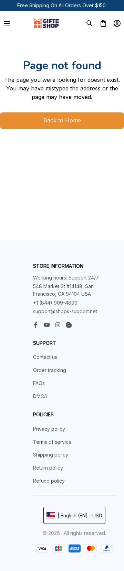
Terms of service (52, 442)
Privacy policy (49, 429)
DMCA (40, 396)
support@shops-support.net (65, 311)
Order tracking (49, 370)
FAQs (39, 383)
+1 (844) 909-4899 (55, 303)
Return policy (48, 468)
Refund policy (49, 481)
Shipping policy (50, 455)
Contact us (45, 357)
